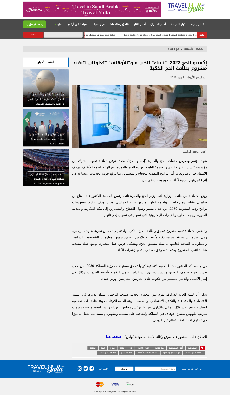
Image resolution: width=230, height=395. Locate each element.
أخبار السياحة (179, 24)
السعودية (192, 348)
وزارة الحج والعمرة (171, 353)
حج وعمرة (99, 24)
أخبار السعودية (176, 348)
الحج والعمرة (143, 348)
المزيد (59, 24)
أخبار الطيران (158, 24)
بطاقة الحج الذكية (193, 353)
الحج (103, 348)
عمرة (122, 348)
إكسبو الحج (126, 353)
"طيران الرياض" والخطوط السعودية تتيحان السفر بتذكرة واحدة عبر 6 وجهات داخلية (174, 35)
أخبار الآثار (140, 24)
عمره (112, 348)
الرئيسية (196, 24)
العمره (93, 348)
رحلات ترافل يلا (34, 24)
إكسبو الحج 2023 (107, 353)
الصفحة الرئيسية (194, 48)
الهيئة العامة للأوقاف (147, 353)
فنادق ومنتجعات (119, 24)
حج (131, 348)
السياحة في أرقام (78, 24)
